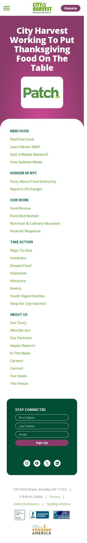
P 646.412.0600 (31, 496)
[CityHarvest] (42, 8)
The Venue (19, 383)
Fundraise (18, 258)
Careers (16, 360)
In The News (20, 353)
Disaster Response (25, 231)
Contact (16, 368)
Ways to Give (21, 250)
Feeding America (58, 504)
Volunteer (18, 273)
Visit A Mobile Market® (29, 154)
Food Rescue (20, 208)
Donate (70, 8)
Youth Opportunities (27, 296)
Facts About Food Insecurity (33, 181)
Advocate (18, 280)
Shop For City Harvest (28, 303)
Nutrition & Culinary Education (35, 223)
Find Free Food (22, 139)
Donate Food (20, 265)
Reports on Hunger (26, 189)
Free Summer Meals (26, 162)
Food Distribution (24, 215)
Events (15, 288)
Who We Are (20, 330)
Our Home (18, 376)
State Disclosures (26, 504)
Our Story (18, 322)
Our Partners (21, 338)
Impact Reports (22, 345)
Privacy (55, 496)
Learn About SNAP (25, 147)
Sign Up (42, 442)
